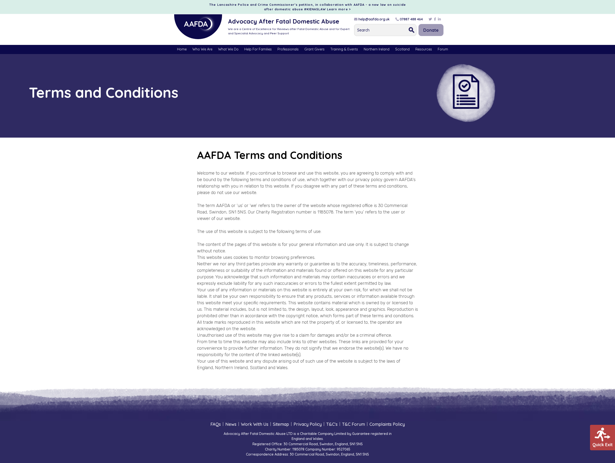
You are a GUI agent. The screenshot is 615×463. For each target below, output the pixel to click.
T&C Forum (353, 424)
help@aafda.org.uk (373, 19)
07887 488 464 (411, 19)
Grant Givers (314, 49)
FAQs (215, 424)
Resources (423, 49)
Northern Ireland (376, 49)
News (230, 424)
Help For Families (258, 49)
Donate (431, 30)
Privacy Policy (308, 424)
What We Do (228, 49)
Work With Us (254, 424)
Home (182, 49)
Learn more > (339, 9)
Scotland (402, 49)
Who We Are (202, 49)
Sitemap (281, 424)
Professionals (288, 49)
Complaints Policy (387, 424)
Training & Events (344, 49)
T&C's (332, 424)
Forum (443, 49)
